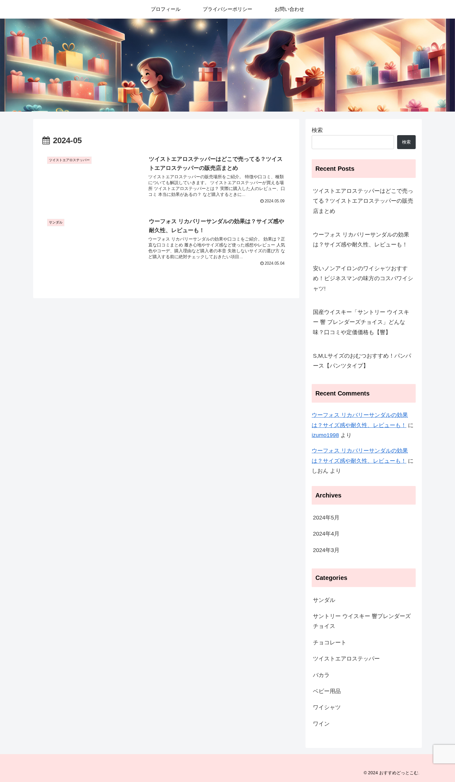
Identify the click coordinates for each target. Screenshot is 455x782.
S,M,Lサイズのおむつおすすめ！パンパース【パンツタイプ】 (362, 361)
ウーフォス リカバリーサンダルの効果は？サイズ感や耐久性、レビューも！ (361, 240)
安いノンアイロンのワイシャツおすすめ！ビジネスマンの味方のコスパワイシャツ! (363, 278)
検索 (317, 130)
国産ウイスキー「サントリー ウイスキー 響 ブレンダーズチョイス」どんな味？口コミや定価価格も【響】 (361, 322)
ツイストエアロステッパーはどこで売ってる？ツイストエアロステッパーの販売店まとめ (363, 201)
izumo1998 (325, 435)
